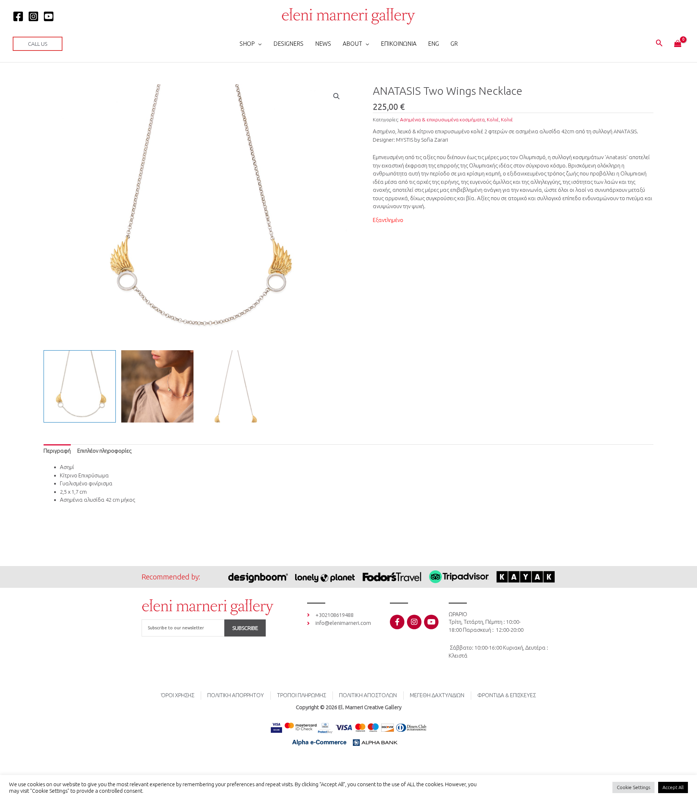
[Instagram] (33, 16)
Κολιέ (493, 119)
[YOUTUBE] (48, 16)
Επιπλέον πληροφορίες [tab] (104, 451)
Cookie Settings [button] (633, 787)
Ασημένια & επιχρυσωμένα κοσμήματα (442, 119)
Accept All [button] (673, 787)
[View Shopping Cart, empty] (677, 44)
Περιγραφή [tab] (57, 451)
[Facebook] (18, 16)
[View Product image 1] (80, 386)
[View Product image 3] (235, 386)
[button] (37, 44)
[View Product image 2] (157, 386)
